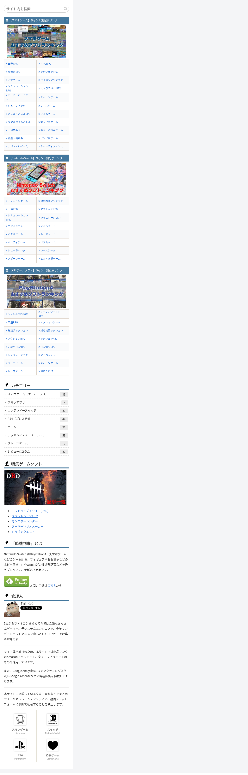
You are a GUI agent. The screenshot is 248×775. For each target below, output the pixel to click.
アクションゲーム (17, 201)
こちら (51, 585)
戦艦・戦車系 (15, 138)
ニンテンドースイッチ (36, 410)
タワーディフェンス (51, 146)
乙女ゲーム (14, 80)
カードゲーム (48, 234)
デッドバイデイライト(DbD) (30, 511)
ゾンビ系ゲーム (49, 138)
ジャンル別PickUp (17, 314)
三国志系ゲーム (16, 130)
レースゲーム (47, 106)
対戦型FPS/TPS (16, 347)
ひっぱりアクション (51, 80)
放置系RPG (13, 71)
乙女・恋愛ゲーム (50, 258)
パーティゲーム (16, 242)
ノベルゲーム (48, 226)
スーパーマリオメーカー (28, 526)
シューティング (16, 106)
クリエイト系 (15, 363)
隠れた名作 (46, 371)
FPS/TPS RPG (47, 347)
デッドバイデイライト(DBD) (36, 435)
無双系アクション (17, 330)
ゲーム (36, 427)
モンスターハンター (25, 521)
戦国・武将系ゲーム (51, 130)
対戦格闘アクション (51, 201)
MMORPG (45, 63)
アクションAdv (48, 338)
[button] (65, 9)
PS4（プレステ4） (36, 418)
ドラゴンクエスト (23, 532)
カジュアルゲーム (17, 146)
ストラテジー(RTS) (50, 88)
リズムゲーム (48, 114)
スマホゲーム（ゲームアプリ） (36, 394)
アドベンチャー (16, 226)
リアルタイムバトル (19, 122)
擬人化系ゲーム (49, 122)
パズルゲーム (15, 234)
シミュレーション (50, 217)
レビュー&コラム (36, 451)
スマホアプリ (36, 402)
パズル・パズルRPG (18, 114)
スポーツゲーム (49, 97)
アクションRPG (49, 71)
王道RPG (12, 63)
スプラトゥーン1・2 (25, 516)
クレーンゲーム (36, 443)
